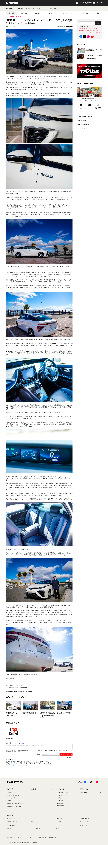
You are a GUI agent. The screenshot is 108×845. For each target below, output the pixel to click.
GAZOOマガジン (42, 8)
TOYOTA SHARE (60, 825)
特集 (98, 13)
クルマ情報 (24, 13)
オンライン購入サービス (62, 795)
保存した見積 (98, 2)
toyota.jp (9, 828)
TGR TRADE (81, 128)
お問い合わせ (42, 837)
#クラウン (90, 28)
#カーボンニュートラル (92, 30)
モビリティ (37, 13)
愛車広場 (11, 13)
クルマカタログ (11, 798)
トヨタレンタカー (60, 818)
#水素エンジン (82, 30)
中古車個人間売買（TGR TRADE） (15, 803)
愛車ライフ (18, 16)
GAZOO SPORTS (83, 120)
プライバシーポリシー (31, 837)
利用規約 (20, 837)
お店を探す (19, 8)
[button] (78, 99)
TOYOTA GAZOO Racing (85, 116)
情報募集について (53, 837)
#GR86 (95, 28)
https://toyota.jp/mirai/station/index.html (16, 687)
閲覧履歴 (89, 2)
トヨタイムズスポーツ (36, 828)
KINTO (57, 828)
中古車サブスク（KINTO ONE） (15, 806)
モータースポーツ (65, 13)
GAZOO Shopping (83, 124)
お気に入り (81, 2)
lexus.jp (33, 818)
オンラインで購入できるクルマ (14, 795)
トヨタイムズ (34, 825)
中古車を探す (10, 8)
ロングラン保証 (59, 800)
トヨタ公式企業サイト (12, 825)
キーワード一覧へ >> (95, 32)
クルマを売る (54, 8)
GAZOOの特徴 (30, 8)
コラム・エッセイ (84, 13)
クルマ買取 (58, 822)
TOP (7, 16)
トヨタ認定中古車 (11, 792)
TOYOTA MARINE (84, 818)
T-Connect (33, 822)
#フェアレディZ (83, 28)
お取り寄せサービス (61, 798)
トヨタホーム (83, 825)
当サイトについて (11, 837)
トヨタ (37, 82)
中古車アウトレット (12, 800)
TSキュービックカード (85, 822)
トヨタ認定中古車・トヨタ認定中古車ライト (62, 804)
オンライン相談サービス (62, 792)
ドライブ (50, 13)
